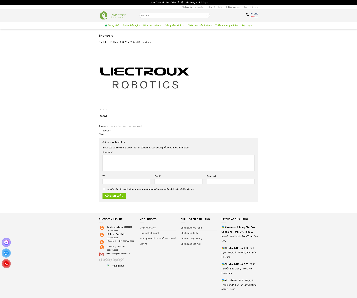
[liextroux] (144, 77)
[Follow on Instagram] (106, 260)
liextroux (147, 42)
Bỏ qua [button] (204, 2)
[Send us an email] (116, 260)
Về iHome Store (148, 228)
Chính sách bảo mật (190, 244)
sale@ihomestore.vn (121, 254)
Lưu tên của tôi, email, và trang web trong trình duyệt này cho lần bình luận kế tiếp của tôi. (150, 189)
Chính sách (199, 7)
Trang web (212, 176)
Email (158, 176)
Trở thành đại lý (215, 7)
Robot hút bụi (130, 25)
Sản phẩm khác (173, 25)
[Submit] (207, 15)
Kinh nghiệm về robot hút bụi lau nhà (158, 238)
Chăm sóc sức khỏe (199, 25)
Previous (105, 131)
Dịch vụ (246, 25)
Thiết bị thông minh (226, 25)
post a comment (135, 126)
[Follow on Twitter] (111, 260)
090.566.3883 (112, 230)
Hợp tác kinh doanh (149, 233)
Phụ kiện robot (151, 25)
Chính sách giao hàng (191, 238)
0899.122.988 (228, 289)
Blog (245, 7)
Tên (104, 176)
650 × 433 (135, 42)
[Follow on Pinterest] (121, 260)
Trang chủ (113, 25)
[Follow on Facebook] (101, 260)
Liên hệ (255, 7)
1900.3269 (254, 17)
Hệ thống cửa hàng (232, 7)
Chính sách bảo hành (191, 228)
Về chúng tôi (187, 7)
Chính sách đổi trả (190, 233)
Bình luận (107, 152)
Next (102, 134)
